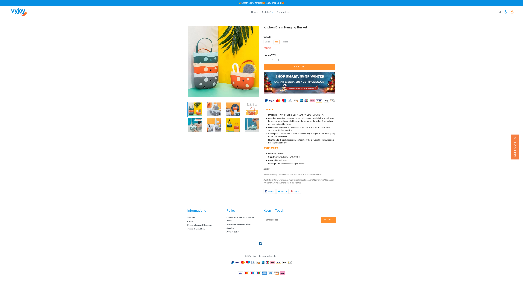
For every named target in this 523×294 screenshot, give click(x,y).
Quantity (270, 55)
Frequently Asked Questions (199, 225)
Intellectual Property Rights (238, 224)
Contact (190, 221)
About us (191, 217)
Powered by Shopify (267, 256)
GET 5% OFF (515, 149)
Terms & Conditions (196, 229)
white (267, 42)
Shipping (230, 228)
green (285, 42)
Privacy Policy (232, 232)
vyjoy (253, 256)
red (276, 42)
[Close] (515, 138)
